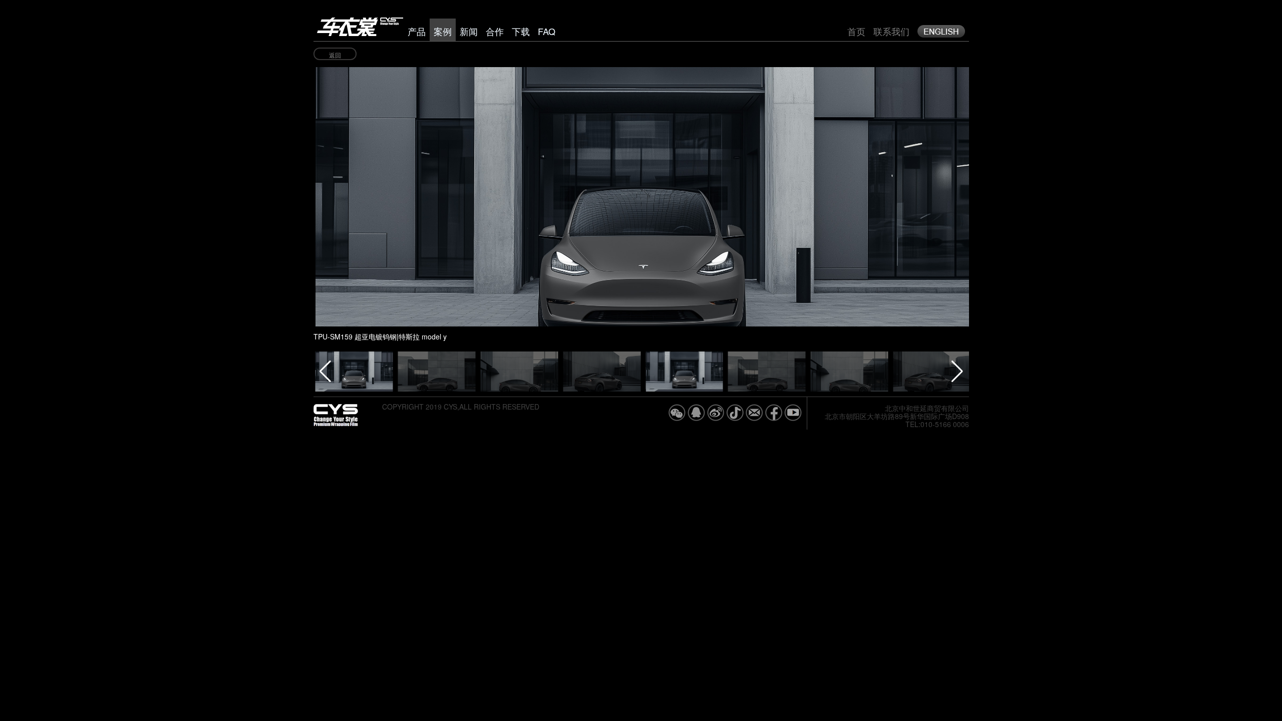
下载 (521, 31)
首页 (856, 31)
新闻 (469, 31)
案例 (443, 31)
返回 (335, 55)
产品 (417, 31)
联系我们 (891, 31)
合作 (495, 31)
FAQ (546, 31)
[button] (870, 185)
